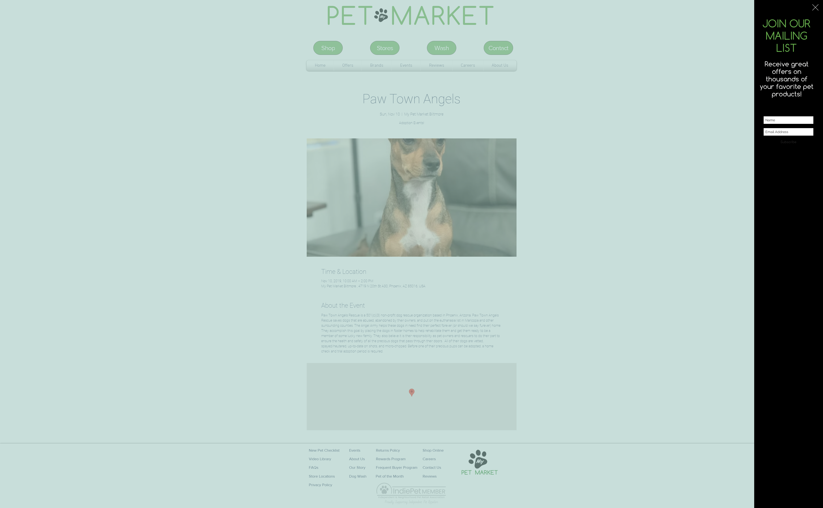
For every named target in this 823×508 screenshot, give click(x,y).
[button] (815, 7)
